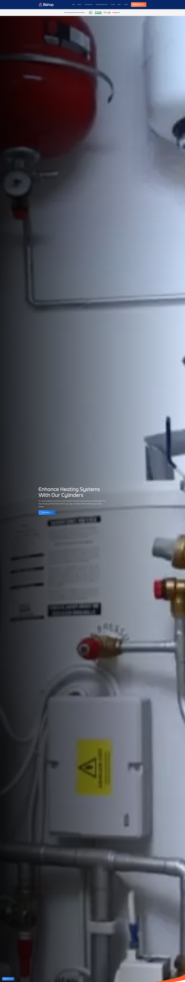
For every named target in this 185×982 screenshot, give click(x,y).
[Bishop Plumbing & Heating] (46, 4)
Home (73, 4)
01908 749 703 (137, 4)
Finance (113, 4)
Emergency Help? (8, 978)
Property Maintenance (101, 4)
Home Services (88, 4)
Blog (119, 4)
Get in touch (45, 512)
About (79, 4)
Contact (126, 4)
